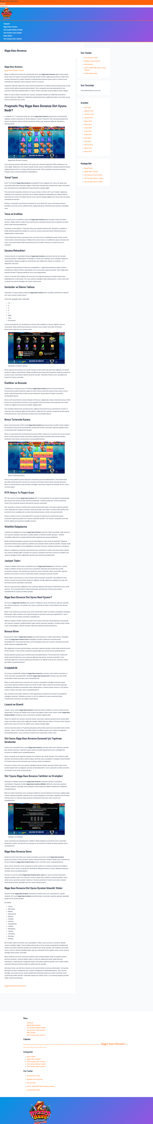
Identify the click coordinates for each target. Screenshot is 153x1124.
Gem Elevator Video (90, 58)
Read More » (16, 986)
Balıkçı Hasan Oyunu (27, 1044)
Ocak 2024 (87, 131)
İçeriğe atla (3, 6)
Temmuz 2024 (89, 114)
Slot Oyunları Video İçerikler (13, 33)
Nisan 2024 (88, 124)
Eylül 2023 (87, 141)
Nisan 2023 (88, 151)
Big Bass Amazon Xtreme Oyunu (64, 1044)
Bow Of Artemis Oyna (31, 1047)
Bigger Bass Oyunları (10, 27)
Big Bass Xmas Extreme (92, 61)
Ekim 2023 (87, 138)
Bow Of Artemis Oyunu (41, 1047)
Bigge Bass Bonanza (13, 66)
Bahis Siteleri (8, 36)
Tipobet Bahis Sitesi (90, 73)
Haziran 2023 (88, 145)
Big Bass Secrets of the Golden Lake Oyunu (91, 1044)
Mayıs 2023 (88, 148)
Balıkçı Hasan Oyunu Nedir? (39, 1044)
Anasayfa (7, 24)
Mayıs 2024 (88, 121)
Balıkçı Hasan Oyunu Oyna (51, 1044)
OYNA (2, 4)
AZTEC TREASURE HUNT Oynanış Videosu (41, 1086)
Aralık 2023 (88, 134)
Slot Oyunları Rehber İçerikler (13, 30)
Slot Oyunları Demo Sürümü (13, 39)
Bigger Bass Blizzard (112, 1043)
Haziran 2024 (88, 118)
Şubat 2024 (88, 128)
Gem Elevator (88, 64)
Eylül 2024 (87, 107)
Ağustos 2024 (89, 111)
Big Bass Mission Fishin (76, 1044)
